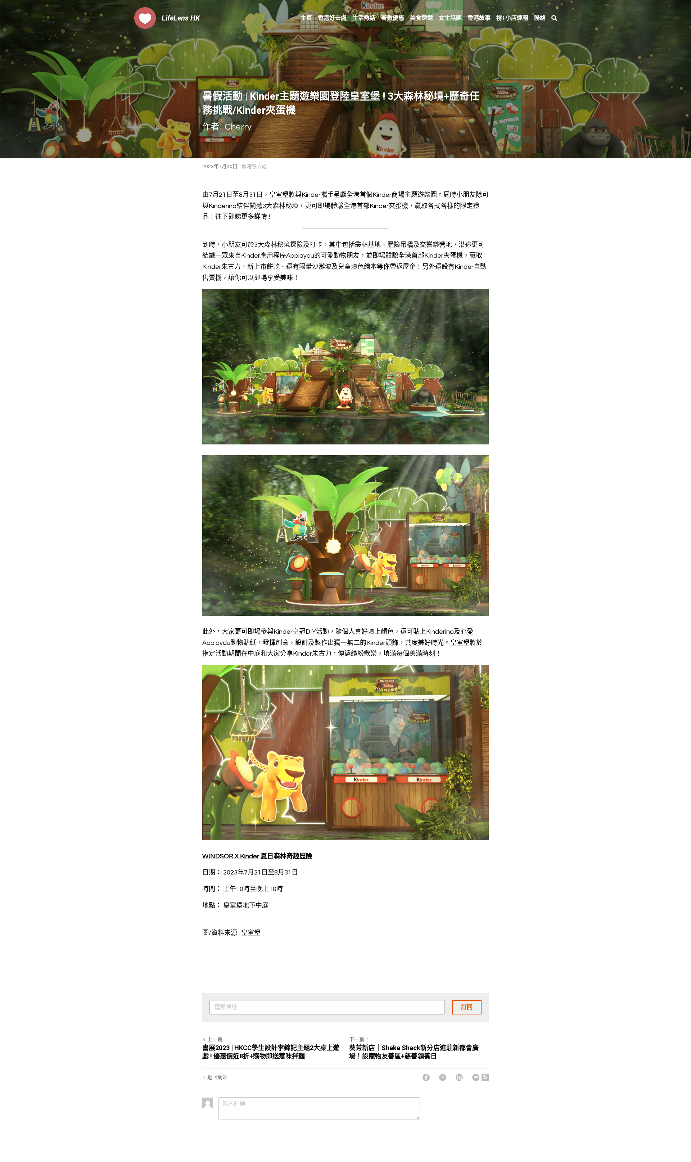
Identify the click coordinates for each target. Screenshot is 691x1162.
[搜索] (554, 18)
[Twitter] (442, 1077)
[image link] (145, 17)
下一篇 (356, 1039)
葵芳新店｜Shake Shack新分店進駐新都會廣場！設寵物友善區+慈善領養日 (414, 1052)
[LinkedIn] (459, 1077)
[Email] (475, 1077)
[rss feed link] (485, 1077)
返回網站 (217, 1077)
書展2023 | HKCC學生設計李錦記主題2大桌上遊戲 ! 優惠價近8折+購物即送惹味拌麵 (270, 1052)
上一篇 (214, 1039)
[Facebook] (426, 1077)
